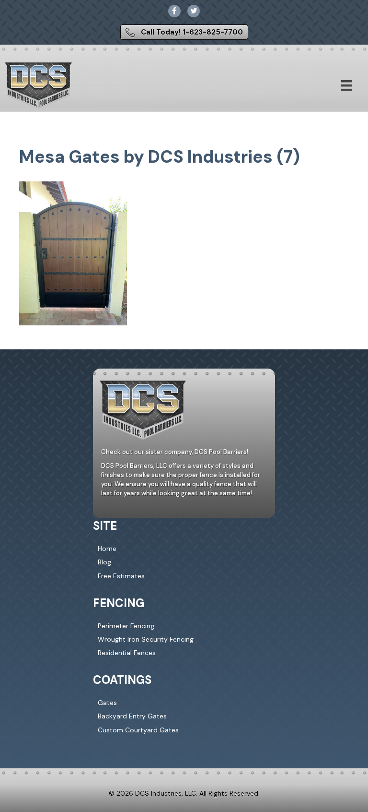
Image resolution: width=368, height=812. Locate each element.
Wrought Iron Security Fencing (146, 639)
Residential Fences (127, 652)
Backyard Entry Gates (132, 716)
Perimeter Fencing (126, 625)
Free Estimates (121, 576)
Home (107, 548)
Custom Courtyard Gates (138, 730)
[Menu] (346, 85)
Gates (107, 702)
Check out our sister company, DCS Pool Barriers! (174, 452)
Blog (104, 562)
